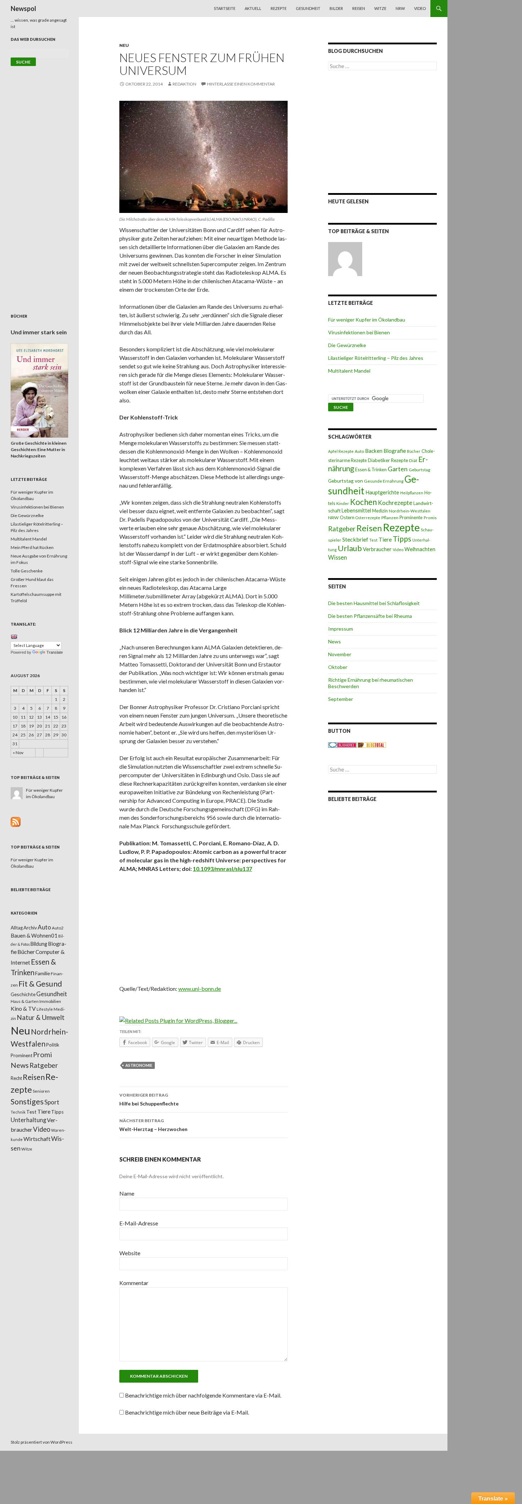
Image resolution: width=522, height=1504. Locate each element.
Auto (359, 451)
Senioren (41, 1091)
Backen (373, 451)
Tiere (385, 539)
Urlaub (350, 548)
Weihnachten (419, 549)
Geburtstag (419, 469)
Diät (413, 460)
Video (420, 8)
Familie (42, 973)
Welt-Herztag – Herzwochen (153, 1125)
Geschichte (23, 994)
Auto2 (58, 928)
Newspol (23, 8)
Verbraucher (377, 549)
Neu (124, 45)
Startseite (224, 8)
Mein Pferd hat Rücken (32, 547)
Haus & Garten (25, 1001)
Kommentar (133, 1282)
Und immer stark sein (39, 332)
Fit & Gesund (40, 983)
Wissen (337, 557)
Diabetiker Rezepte (388, 460)
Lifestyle (45, 1009)
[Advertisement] (203, 931)
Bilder (336, 8)
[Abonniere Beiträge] (16, 821)
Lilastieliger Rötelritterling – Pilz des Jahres (375, 358)
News (334, 641)
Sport (51, 1102)
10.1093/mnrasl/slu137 (222, 868)
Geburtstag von (345, 481)
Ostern (347, 517)
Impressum (340, 629)
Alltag (17, 928)
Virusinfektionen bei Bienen (359, 332)
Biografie (395, 451)
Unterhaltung (28, 1120)
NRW (400, 8)
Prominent (21, 1055)
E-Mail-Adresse (138, 1223)
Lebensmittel (356, 510)
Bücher (413, 451)
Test (373, 540)
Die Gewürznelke (347, 345)
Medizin (380, 511)
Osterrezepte (367, 517)
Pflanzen (389, 517)
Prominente (411, 517)
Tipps (402, 538)
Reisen (358, 8)
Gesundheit (308, 8)
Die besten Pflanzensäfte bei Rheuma (370, 616)
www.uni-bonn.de (199, 988)
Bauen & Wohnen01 (34, 935)
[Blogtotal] (372, 745)
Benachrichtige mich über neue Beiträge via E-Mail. (187, 1412)
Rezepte (279, 8)
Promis (430, 517)
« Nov (18, 752)
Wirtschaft (36, 1138)
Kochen (363, 502)
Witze (380, 8)
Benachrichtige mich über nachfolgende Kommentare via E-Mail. (203, 1395)
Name (126, 1193)
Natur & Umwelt (41, 1017)
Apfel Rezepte (341, 451)
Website (129, 1253)
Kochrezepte (395, 502)
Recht (16, 1078)
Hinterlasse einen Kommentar (241, 84)
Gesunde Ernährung (383, 481)
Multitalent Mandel (349, 371)
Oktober (337, 667)
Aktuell (253, 8)
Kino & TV (23, 1008)
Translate (55, 652)
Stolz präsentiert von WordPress (41, 1442)
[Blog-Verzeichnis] (342, 745)
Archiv (30, 928)
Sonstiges (27, 1101)
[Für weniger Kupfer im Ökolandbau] (345, 259)
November (339, 654)
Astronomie (138, 1065)
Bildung (39, 944)
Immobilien (50, 1001)
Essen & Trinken (371, 469)
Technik (18, 1112)
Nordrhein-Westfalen (409, 511)
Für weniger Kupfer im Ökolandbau (366, 320)
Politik (52, 1045)
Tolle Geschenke (27, 570)
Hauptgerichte (382, 492)
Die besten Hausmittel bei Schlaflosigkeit (374, 603)
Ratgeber (341, 529)
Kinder (342, 503)
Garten (398, 469)
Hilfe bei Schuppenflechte (149, 1099)
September (340, 699)
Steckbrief (355, 539)
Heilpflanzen (411, 492)
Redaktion (184, 84)
